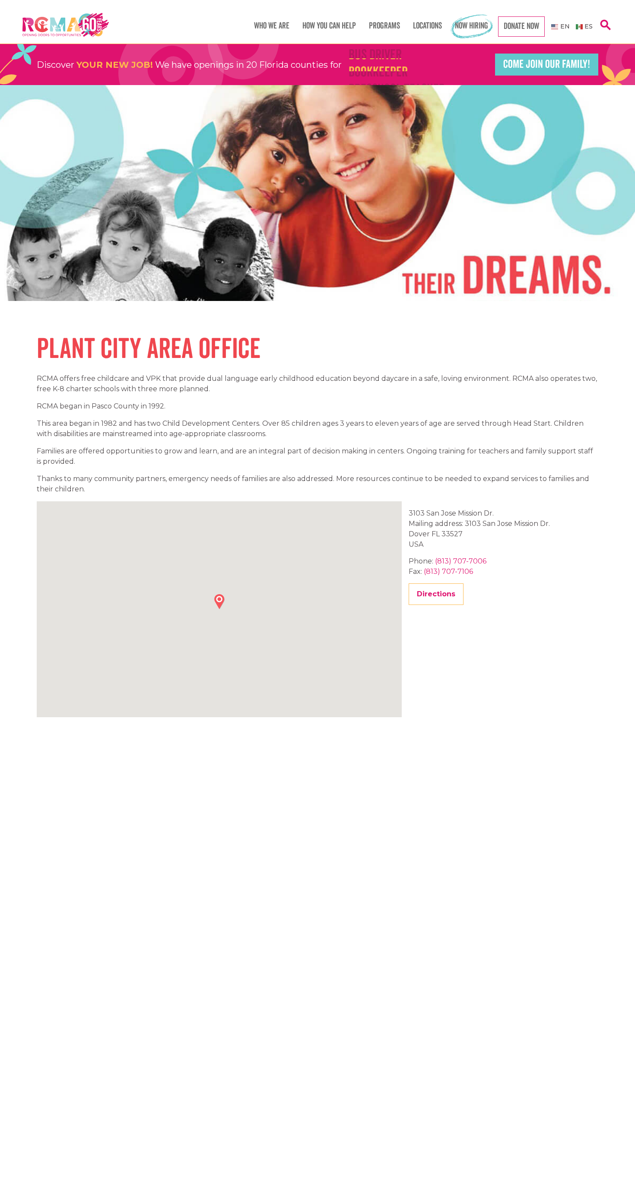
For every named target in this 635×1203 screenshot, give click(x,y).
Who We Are (271, 26)
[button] (219, 601)
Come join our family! (546, 64)
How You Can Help (329, 26)
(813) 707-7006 (460, 561)
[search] (606, 29)
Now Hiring (471, 26)
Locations (427, 26)
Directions (436, 594)
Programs (384, 26)
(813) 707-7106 (448, 571)
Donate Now (521, 26)
